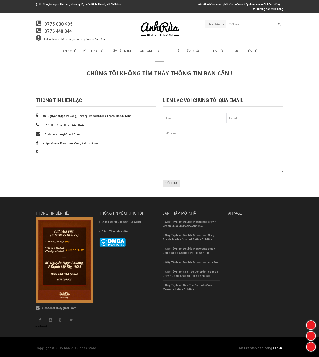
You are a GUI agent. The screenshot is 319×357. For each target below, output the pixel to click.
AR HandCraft (151, 51)
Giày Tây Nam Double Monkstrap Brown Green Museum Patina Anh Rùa (189, 224)
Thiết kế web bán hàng (254, 348)
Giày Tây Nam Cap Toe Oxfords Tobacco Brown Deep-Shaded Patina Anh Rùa (190, 274)
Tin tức (218, 51)
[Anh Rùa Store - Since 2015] (159, 29)
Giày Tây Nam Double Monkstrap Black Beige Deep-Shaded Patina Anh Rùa (189, 251)
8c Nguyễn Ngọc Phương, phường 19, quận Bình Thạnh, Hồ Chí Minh (87, 116)
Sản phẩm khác (187, 51)
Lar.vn (277, 348)
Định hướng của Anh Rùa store (122, 222)
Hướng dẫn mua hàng (269, 9)
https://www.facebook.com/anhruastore (70, 143)
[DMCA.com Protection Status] (112, 242)
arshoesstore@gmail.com (62, 134)
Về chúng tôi (93, 51)
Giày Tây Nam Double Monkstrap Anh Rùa (191, 262)
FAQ (236, 51)
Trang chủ (67, 51)
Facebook (40, 326)
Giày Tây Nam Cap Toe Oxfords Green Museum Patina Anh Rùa (188, 287)
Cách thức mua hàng (115, 231)
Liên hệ (251, 51)
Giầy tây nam (120, 51)
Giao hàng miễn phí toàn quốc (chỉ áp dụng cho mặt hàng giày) (240, 4)
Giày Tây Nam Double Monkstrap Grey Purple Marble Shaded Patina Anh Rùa (188, 237)
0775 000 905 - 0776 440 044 (64, 125)
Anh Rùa (100, 39)
